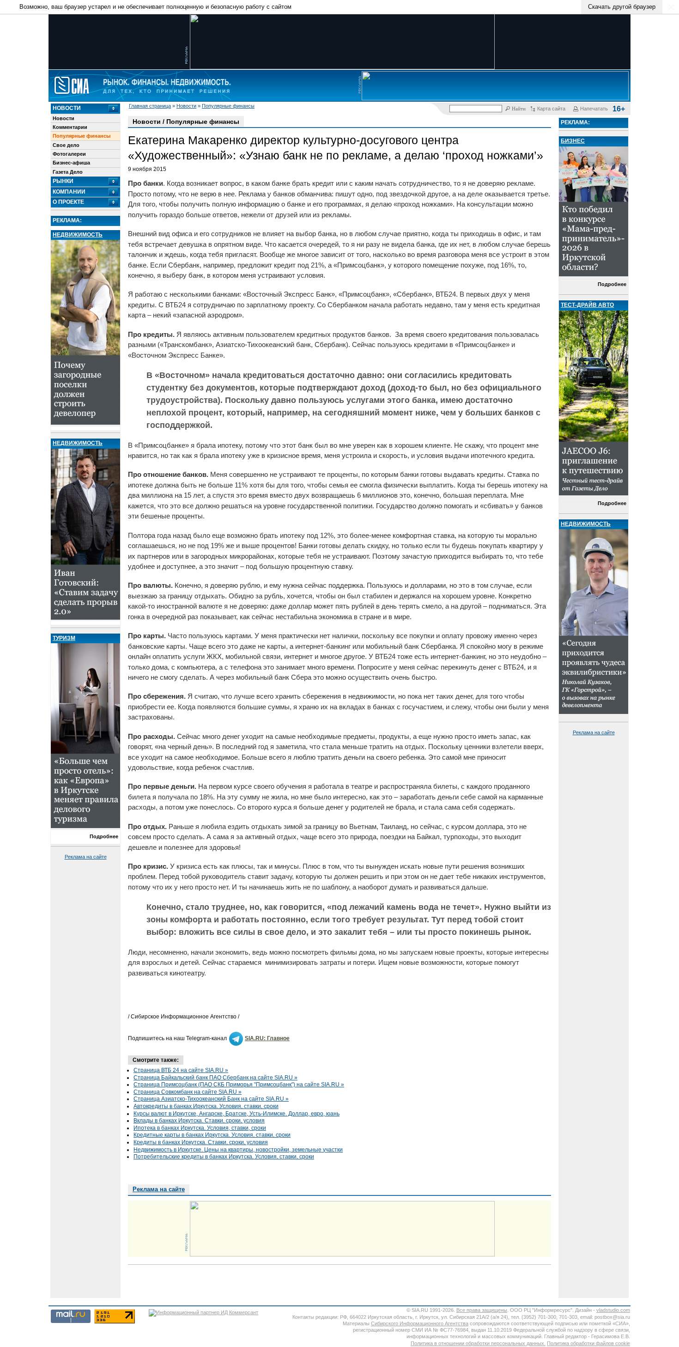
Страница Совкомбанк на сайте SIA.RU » (187, 1092)
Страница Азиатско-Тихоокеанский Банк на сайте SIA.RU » (211, 1099)
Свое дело (66, 145)
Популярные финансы (228, 106)
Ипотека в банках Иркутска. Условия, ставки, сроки (199, 1128)
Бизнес (573, 141)
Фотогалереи (69, 154)
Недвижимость (78, 235)
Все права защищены (481, 1310)
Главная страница (150, 106)
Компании (69, 192)
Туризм (64, 638)
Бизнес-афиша (71, 162)
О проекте (68, 202)
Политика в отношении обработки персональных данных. (478, 1343)
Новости (186, 106)
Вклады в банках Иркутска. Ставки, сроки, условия (199, 1120)
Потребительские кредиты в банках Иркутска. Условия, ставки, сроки (223, 1156)
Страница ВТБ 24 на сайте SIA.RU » (180, 1070)
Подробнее (104, 836)
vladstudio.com (613, 1310)
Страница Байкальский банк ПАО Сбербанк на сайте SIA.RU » (215, 1077)
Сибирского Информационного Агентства (419, 1323)
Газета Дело (68, 172)
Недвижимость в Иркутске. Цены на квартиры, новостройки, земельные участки (238, 1149)
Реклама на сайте (86, 856)
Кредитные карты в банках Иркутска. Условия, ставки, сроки (212, 1135)
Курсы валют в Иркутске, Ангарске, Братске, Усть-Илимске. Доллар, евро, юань (236, 1113)
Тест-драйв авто (587, 305)
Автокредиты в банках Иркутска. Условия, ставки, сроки (206, 1106)
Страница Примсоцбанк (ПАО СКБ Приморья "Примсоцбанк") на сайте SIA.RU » (238, 1084)
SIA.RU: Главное (267, 1038)
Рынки (63, 181)
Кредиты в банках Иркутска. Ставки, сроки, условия (200, 1142)
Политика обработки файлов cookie (588, 1343)
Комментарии (70, 127)
